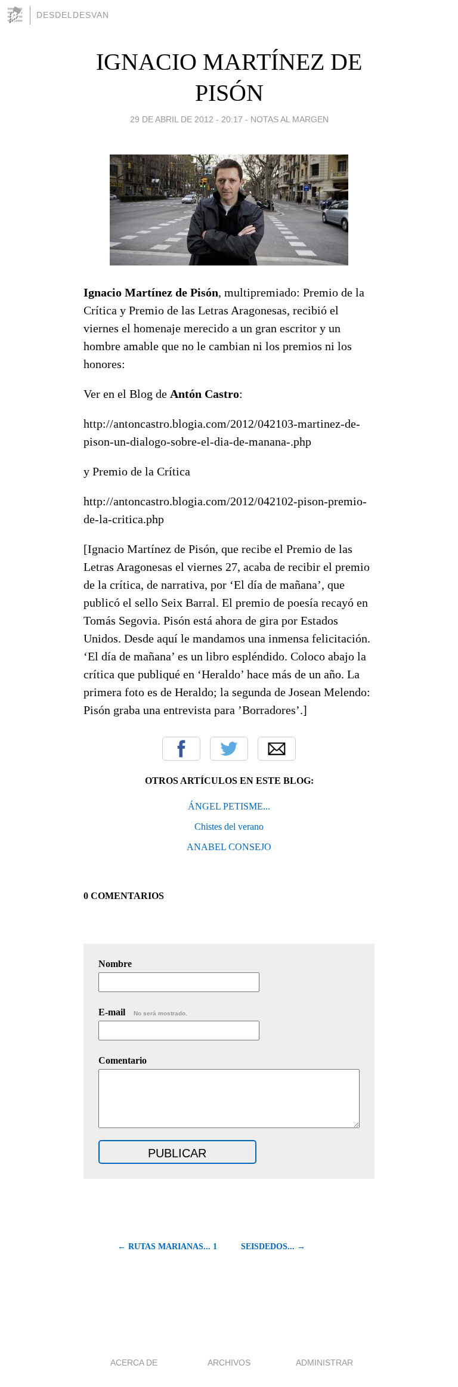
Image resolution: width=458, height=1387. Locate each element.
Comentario (122, 1060)
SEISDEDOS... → (273, 1246)
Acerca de (133, 1362)
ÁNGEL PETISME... (229, 806)
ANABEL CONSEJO (229, 847)
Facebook (181, 749)
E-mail (142, 1012)
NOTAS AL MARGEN (289, 119)
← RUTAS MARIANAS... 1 (167, 1246)
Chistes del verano (229, 826)
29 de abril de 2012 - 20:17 (186, 119)
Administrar (324, 1362)
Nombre (115, 964)
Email (277, 749)
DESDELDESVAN (72, 15)
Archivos (229, 1362)
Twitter (229, 749)
